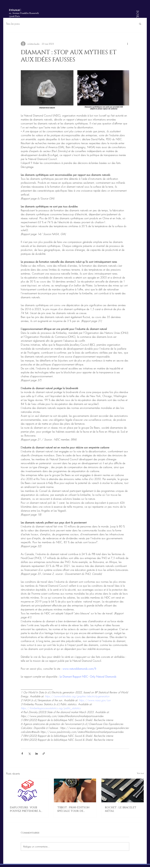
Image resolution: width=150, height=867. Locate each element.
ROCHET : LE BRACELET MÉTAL (120, 809)
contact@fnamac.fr (18, 23)
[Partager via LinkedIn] (36, 753)
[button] (140, 24)
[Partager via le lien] (43, 753)
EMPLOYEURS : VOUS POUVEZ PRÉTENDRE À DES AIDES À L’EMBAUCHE (27, 809)
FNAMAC (15, 10)
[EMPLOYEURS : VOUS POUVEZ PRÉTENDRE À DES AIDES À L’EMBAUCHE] (27, 790)
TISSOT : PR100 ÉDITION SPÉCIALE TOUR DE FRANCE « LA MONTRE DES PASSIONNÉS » (73, 809)
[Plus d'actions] (127, 44)
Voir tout (140, 773)
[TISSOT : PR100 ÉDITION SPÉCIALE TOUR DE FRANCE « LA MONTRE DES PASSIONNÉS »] (75, 790)
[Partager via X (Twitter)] (29, 753)
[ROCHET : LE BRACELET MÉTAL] (122, 790)
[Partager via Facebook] (22, 753)
